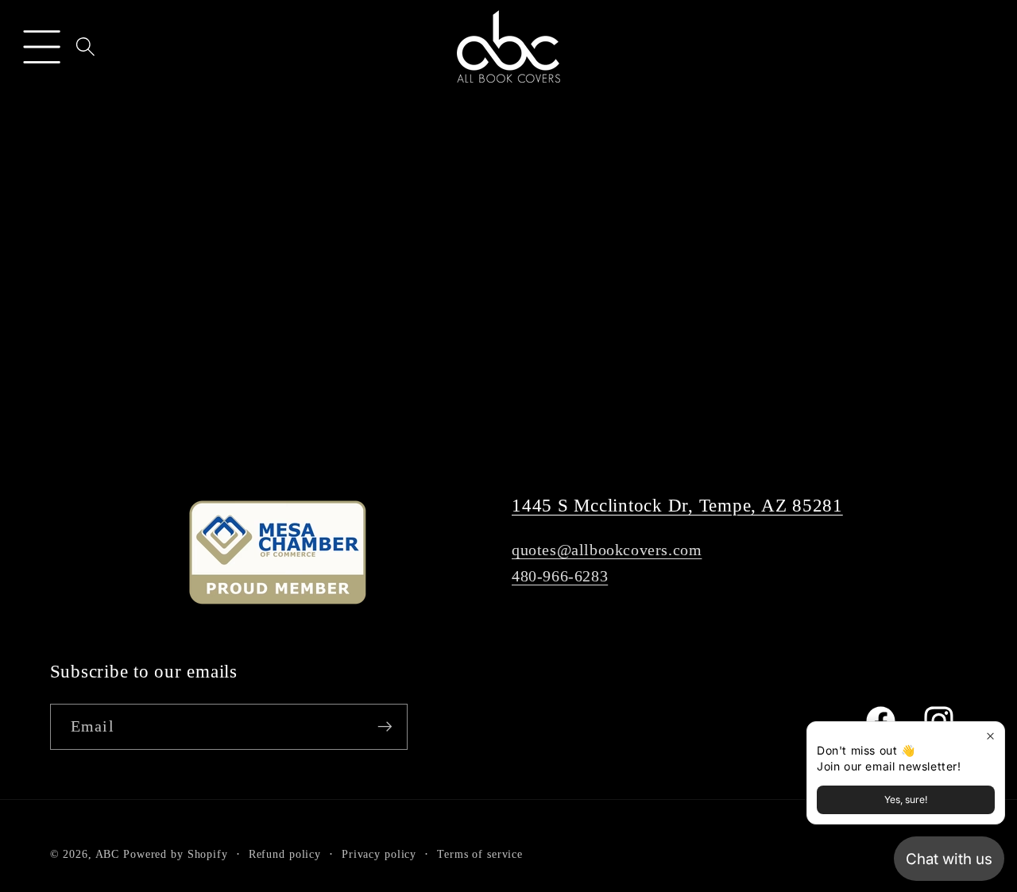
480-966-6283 (560, 576)
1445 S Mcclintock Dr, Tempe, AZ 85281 (677, 506)
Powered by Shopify (175, 854)
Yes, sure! (905, 799)
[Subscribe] (385, 727)
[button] (42, 46)
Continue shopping (508, 372)
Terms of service (480, 854)
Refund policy (285, 854)
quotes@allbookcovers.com (607, 549)
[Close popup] (990, 736)
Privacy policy (379, 854)
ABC (107, 854)
